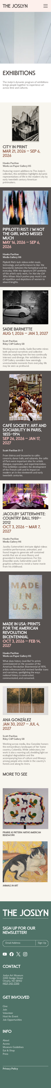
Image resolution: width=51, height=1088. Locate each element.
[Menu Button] (46, 6)
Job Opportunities (12, 1019)
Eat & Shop (9, 1050)
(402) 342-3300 (11, 983)
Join (5, 1009)
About (6, 1040)
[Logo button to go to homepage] (16, 6)
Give (5, 1006)
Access (6, 1043)
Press (5, 1053)
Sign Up (42, 942)
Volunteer (8, 1013)
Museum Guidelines (13, 1047)
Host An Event (10, 1016)
